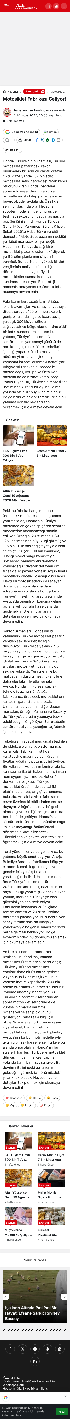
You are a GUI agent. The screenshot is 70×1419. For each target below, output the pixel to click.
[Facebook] (10, 1349)
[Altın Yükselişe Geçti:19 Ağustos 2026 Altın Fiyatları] (18, 484)
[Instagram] (35, 1349)
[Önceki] (6, 1297)
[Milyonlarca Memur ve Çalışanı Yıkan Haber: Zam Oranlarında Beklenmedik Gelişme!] (18, 1224)
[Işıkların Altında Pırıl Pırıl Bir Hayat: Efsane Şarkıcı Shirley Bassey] (35, 1296)
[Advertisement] (35, 49)
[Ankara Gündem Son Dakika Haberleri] (26, 6)
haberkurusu (23, 110)
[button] (56, 6)
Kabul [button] (62, 1411)
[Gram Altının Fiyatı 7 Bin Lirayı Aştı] (52, 443)
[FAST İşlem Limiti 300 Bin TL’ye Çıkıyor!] (18, 443)
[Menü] (7, 6)
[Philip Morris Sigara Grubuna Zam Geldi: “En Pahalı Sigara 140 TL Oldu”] (51, 1186)
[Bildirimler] (64, 6)
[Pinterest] (47, 1349)
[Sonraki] (64, 1297)
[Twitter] (22, 1349)
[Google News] (35, 1361)
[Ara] (48, 6)
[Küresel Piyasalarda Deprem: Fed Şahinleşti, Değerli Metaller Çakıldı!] (51, 1224)
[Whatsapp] (60, 1349)
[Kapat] (65, 1396)
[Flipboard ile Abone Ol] (50, 132)
